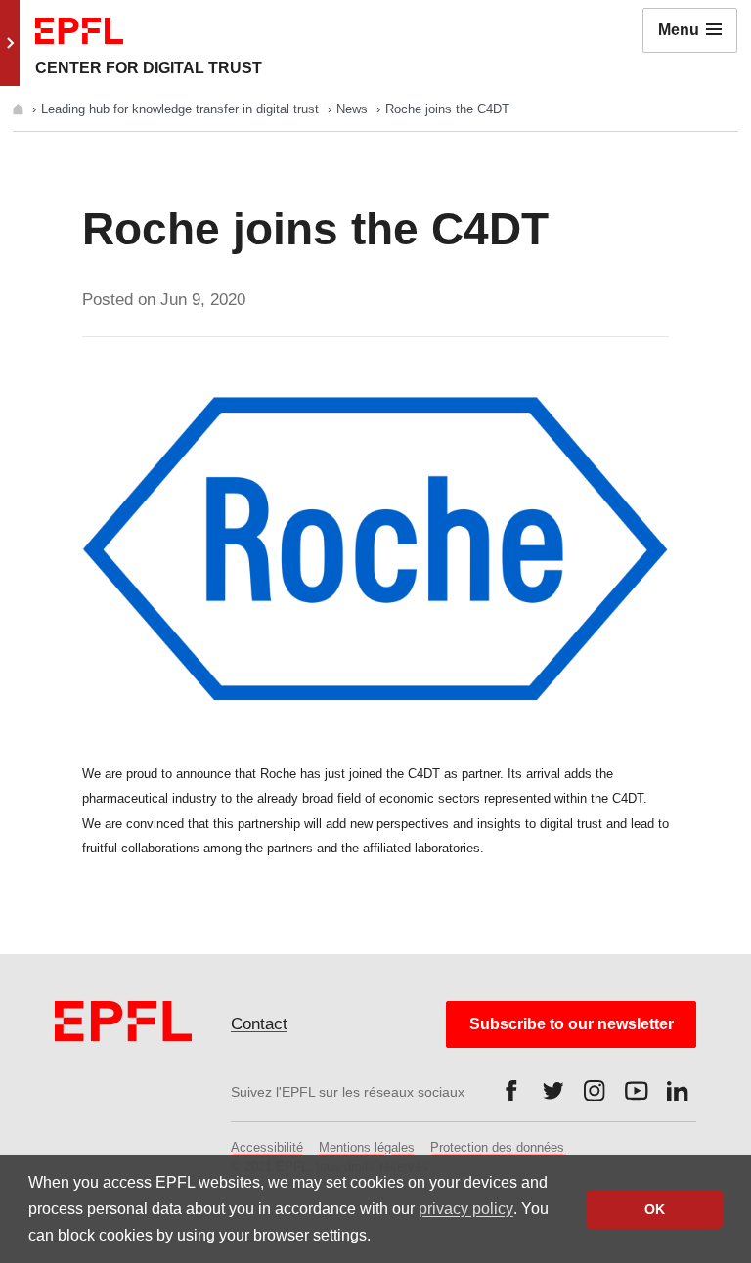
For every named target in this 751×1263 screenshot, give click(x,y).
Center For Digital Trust (148, 68)
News (354, 109)
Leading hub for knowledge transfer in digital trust (182, 109)
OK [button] (654, 1209)
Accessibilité (267, 1147)
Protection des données (497, 1147)
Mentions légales (367, 1147)
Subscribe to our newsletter (571, 1024)
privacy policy (466, 1208)
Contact (259, 1024)
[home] (20, 109)
